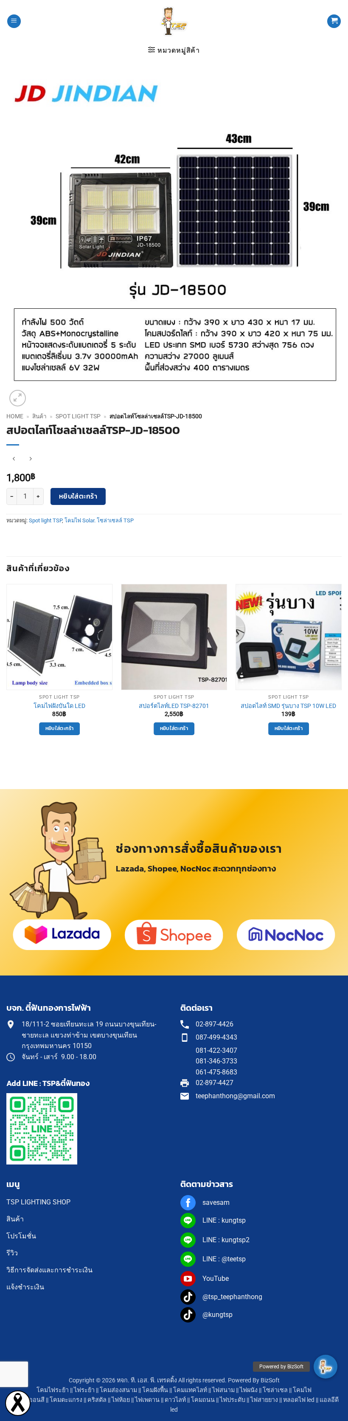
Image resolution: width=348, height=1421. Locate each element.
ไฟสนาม (223, 1390)
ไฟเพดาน (147, 1400)
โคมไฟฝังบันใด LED (59, 706)
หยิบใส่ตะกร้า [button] (59, 728)
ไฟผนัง (249, 1390)
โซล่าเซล (275, 1390)
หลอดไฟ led (298, 1400)
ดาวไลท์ (175, 1400)
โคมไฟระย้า (52, 1390)
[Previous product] (30, 458)
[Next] (341, 670)
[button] (14, 21)
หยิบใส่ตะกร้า (78, 496)
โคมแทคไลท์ (190, 1390)
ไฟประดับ (232, 1400)
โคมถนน (203, 1400)
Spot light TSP (78, 416)
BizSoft (270, 1380)
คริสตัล (97, 1400)
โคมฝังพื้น (155, 1390)
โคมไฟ (302, 1390)
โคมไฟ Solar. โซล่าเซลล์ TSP (99, 520)
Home (14, 416)
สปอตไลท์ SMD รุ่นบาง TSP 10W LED (288, 706)
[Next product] (13, 458)
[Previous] (6, 670)
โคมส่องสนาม (118, 1390)
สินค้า (39, 416)
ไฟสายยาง (264, 1400)
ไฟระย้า (84, 1390)
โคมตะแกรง (66, 1400)
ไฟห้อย (121, 1400)
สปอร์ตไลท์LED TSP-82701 (174, 706)
